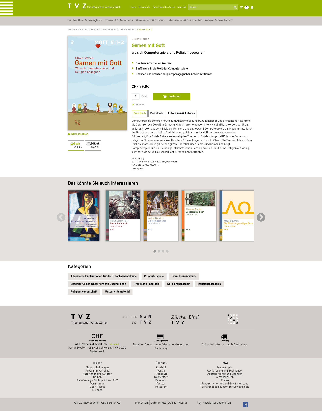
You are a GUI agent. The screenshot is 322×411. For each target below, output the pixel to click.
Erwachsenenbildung (184, 276)
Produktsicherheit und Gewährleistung (224, 383)
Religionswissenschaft (84, 292)
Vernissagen (97, 383)
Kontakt (181, 7)
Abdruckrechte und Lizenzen (224, 374)
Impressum (142, 403)
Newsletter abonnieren (216, 403)
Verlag (161, 371)
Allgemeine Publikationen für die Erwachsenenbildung (104, 276)
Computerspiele (154, 276)
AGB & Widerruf (177, 403)
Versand (114, 344)
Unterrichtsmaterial (117, 292)
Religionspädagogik (178, 284)
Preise (225, 380)
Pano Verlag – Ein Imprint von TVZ (97, 380)
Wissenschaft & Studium (150, 20)
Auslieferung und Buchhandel (225, 371)
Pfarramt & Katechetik (119, 20)
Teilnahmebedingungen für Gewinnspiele (224, 387)
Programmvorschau (97, 371)
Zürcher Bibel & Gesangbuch (85, 20)
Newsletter (161, 377)
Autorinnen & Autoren (163, 7)
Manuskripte (224, 367)
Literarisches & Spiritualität (185, 20)
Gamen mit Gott (144, 29)
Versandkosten (225, 377)
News (134, 7)
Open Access (97, 387)
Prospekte (144, 7)
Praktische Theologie (146, 284)
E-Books (97, 390)
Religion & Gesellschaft (218, 20)
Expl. (144, 96)
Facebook (161, 380)
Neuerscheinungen (97, 367)
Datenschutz (158, 403)
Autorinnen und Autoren (97, 374)
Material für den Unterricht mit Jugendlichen (98, 284)
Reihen (97, 377)
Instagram (161, 387)
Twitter (161, 383)
